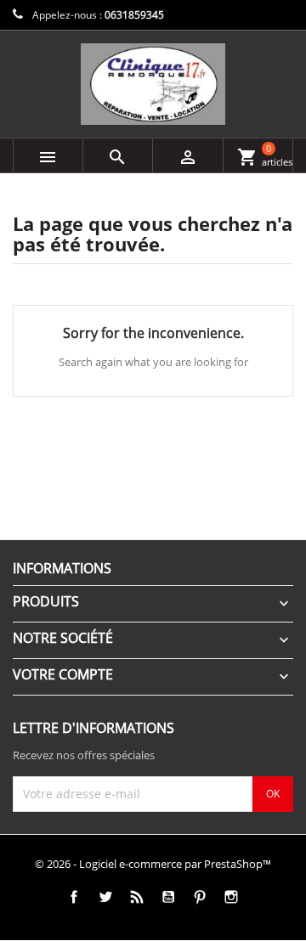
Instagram (231, 897)
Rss (136, 897)
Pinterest (199, 897)
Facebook (73, 897)
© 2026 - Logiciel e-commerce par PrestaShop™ (153, 864)
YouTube (168, 897)
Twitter (105, 897)
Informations (62, 568)
